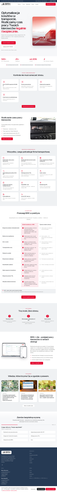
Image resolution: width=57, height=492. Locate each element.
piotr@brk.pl (3, 475)
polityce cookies (14, 490)
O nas (24, 4)
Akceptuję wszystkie (50, 489)
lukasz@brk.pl (3, 483)
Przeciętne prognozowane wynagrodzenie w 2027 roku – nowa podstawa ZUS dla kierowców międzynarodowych (10, 398)
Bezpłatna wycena (50, 4)
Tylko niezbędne (41, 489)
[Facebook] (2, 465)
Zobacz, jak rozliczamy (7, 138)
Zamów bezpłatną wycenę (8, 42)
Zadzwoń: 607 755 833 (8, 46)
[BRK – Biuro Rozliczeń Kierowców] (6, 4)
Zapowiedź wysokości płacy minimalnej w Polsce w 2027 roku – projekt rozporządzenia (47, 396)
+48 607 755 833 (4, 474)
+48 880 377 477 (4, 482)
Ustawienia (33, 489)
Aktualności (28, 4)
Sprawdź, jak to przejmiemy (28, 106)
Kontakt (36, 4)
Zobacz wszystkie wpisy (28, 405)
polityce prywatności (6, 490)
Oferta (19, 4)
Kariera (33, 4)
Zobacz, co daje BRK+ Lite (37, 363)
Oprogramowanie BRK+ (34, 455)
